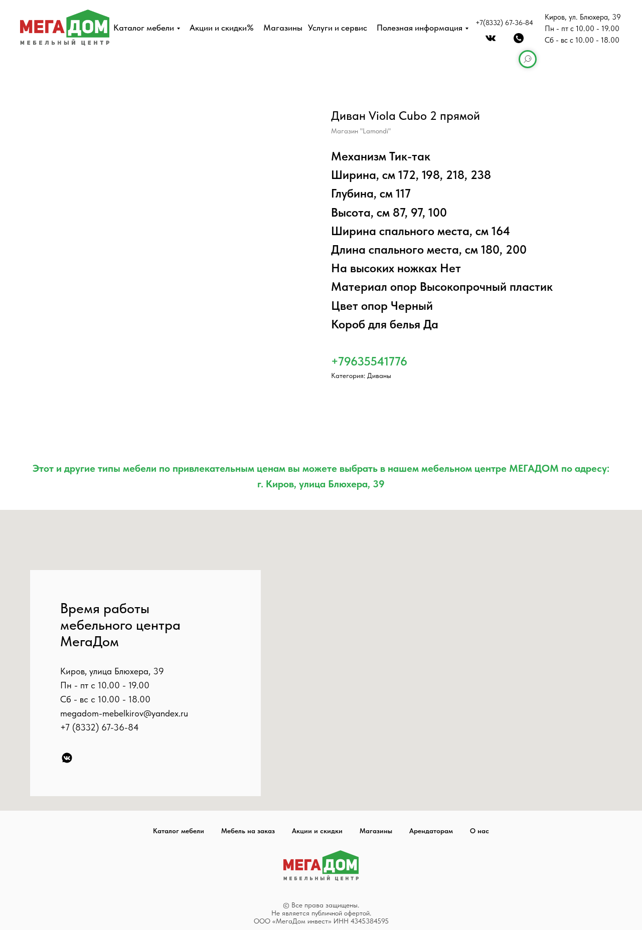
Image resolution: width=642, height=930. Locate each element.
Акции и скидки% (222, 28)
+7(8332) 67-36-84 (504, 23)
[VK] (67, 758)
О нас (479, 831)
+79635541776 (369, 361)
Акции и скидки (317, 831)
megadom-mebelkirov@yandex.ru (124, 713)
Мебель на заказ (248, 831)
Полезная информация (419, 28)
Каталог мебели (143, 28)
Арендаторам (431, 831)
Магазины (282, 28)
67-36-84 (120, 727)
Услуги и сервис (337, 28)
